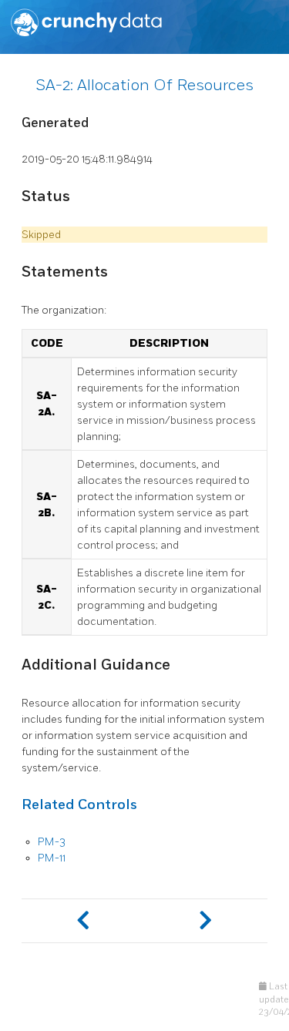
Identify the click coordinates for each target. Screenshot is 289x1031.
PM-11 (52, 858)
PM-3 (52, 841)
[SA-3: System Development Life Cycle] (206, 921)
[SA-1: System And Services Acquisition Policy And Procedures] (83, 921)
